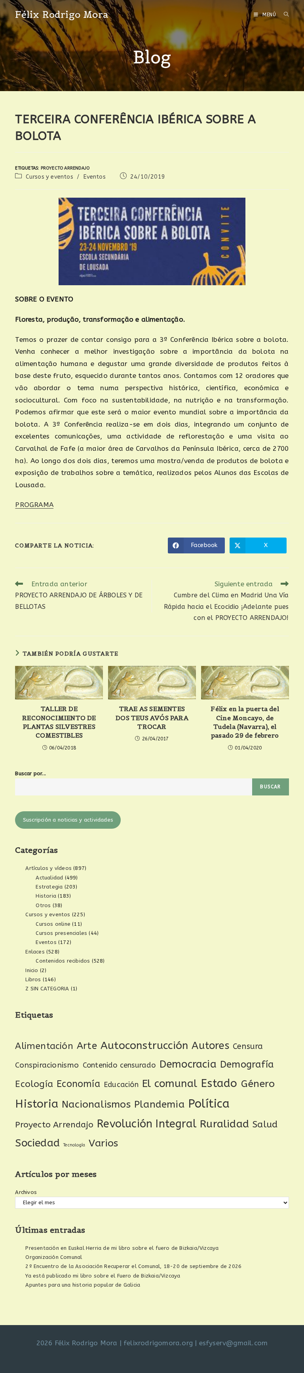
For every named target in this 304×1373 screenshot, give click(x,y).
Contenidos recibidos (63, 961)
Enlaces (34, 952)
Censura (248, 1046)
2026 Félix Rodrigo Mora (77, 1343)
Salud (265, 1124)
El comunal (169, 1083)
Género (258, 1084)
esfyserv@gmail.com (233, 1343)
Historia (46, 896)
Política (209, 1104)
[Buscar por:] (283, 14)
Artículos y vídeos (48, 868)
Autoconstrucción (144, 1045)
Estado (219, 1083)
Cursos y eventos (49, 177)
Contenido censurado (119, 1065)
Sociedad (37, 1143)
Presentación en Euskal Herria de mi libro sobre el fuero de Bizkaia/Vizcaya (121, 1248)
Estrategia (49, 887)
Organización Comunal (53, 1257)
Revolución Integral (146, 1123)
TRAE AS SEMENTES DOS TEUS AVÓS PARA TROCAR (152, 717)
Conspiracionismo (47, 1065)
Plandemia (159, 1104)
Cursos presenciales (61, 933)
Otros (43, 905)
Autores (210, 1046)
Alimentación (44, 1046)
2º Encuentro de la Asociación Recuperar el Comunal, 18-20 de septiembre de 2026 (133, 1266)
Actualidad (49, 878)
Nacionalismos (96, 1104)
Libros (33, 979)
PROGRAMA (34, 505)
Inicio (31, 970)
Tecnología (74, 1145)
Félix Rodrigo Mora (61, 14)
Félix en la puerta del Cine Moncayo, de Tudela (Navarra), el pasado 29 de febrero (245, 722)
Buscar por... (30, 773)
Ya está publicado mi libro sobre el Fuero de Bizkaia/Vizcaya (102, 1276)
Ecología (34, 1084)
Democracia (188, 1064)
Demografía (247, 1064)
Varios (103, 1143)
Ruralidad (224, 1123)
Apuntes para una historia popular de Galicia (82, 1285)
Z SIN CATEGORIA (47, 989)
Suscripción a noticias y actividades (68, 820)
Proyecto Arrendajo (65, 168)
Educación (121, 1084)
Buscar (270, 786)
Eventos (94, 177)
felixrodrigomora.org (158, 1343)
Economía (78, 1084)
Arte (87, 1045)
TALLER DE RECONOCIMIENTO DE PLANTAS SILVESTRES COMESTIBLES (59, 722)
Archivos (26, 1192)
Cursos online (53, 924)
